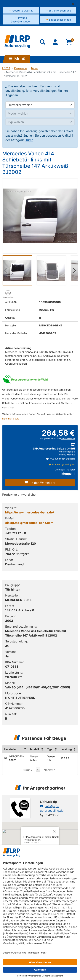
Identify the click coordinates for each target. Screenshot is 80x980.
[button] (74, 4)
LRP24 (6, 68)
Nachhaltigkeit (10, 418)
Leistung (66, 749)
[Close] (54, 831)
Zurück (27, 770)
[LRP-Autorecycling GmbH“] (17, 41)
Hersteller (10, 749)
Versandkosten (68, 439)
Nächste (49, 770)
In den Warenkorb (43, 483)
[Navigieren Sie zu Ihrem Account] (56, 42)
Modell (34, 749)
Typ (49, 749)
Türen (34, 68)
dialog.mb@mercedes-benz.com (29, 523)
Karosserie (20, 68)
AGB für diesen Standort (62, 458)
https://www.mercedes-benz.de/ (29, 512)
